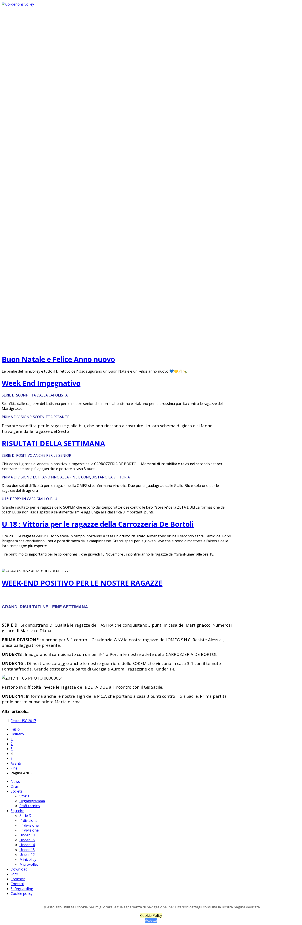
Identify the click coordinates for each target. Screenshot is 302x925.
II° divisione (29, 825)
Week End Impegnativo (41, 383)
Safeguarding (22, 888)
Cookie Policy (151, 915)
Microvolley (28, 864)
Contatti (17, 883)
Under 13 (27, 849)
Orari (15, 786)
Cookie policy (21, 893)
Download (19, 869)
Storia (24, 796)
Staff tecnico (29, 805)
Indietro (17, 734)
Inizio (15, 729)
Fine (14, 768)
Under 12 (27, 854)
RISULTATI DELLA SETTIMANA (53, 443)
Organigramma (32, 801)
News (15, 781)
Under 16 (27, 840)
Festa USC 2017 (23, 720)
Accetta (151, 920)
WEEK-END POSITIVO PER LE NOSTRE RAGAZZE (82, 583)
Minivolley (27, 859)
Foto (14, 874)
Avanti (16, 763)
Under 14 (27, 844)
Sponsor (18, 878)
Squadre (17, 810)
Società (17, 791)
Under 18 (27, 835)
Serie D (25, 815)
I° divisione (28, 820)
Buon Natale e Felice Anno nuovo (58, 359)
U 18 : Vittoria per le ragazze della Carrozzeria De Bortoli (98, 524)
